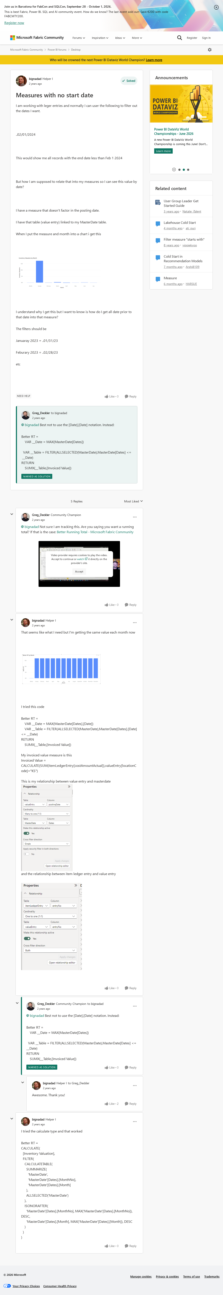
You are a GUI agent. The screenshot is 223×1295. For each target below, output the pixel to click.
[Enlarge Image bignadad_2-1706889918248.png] (51, 926)
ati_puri (191, 228)
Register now (14, 22)
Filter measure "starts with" (184, 239)
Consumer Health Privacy (60, 1286)
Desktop (76, 49)
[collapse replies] (11, 514)
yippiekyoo (189, 245)
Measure (170, 278)
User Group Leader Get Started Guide (181, 203)
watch (80, 559)
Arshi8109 (192, 267)
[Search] (179, 37)
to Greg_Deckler (78, 1083)
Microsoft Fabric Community (26, 49)
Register (192, 37)
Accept (79, 571)
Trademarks (212, 1276)
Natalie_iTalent (191, 211)
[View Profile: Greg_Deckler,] (25, 415)
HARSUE (191, 284)
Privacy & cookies (167, 1276)
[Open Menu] (210, 50)
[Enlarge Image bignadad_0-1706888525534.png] (58, 273)
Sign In (206, 37)
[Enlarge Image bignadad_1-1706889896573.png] (47, 827)
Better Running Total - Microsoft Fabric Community (95, 531)
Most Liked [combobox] (133, 501)
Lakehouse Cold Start (180, 222)
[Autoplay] (174, 169)
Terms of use (191, 1276)
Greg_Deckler (41, 413)
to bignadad (59, 413)
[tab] (179, 169)
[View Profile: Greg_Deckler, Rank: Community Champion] (25, 517)
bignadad (35, 79)
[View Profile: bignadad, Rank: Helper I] (21, 80)
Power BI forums (57, 49)
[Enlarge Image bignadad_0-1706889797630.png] (62, 669)
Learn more (154, 60)
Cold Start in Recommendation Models (183, 258)
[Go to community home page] (37, 37)
